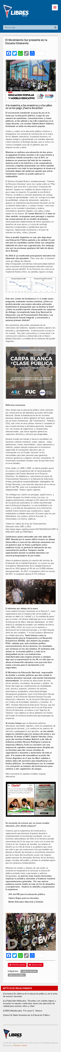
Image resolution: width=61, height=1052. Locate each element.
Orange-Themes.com (20, 1045)
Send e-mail (35, 965)
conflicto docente (29, 971)
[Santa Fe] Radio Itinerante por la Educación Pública (26, 1015)
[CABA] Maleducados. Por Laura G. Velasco (22, 1011)
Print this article (17, 965)
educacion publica (17, 975)
